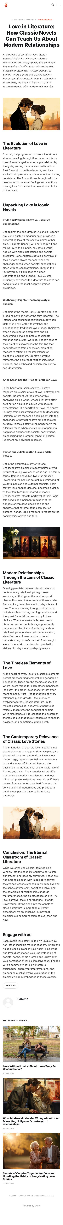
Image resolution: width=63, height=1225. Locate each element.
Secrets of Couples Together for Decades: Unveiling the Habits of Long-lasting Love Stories (29, 1176)
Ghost (37, 1206)
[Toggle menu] (58, 5)
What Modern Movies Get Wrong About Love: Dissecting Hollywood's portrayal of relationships (31, 1121)
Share (9, 985)
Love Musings (45, 20)
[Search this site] (53, 5)
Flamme (22, 999)
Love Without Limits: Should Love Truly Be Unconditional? (29, 1068)
